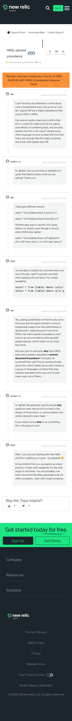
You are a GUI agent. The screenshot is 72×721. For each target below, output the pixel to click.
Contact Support (56, 32)
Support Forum (18, 32)
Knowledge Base (36, 32)
